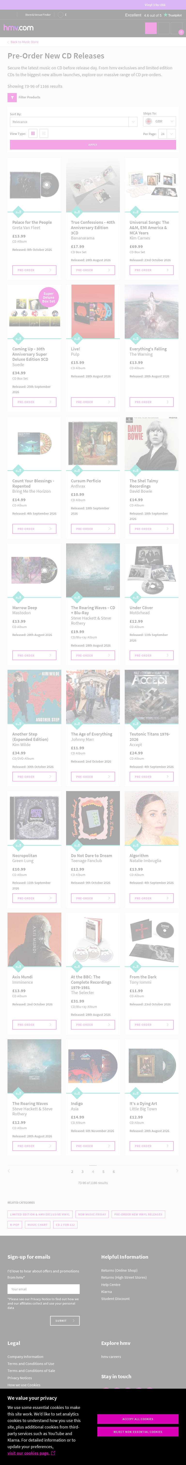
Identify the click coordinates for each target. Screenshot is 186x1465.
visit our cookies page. (29, 1453)
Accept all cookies (138, 1419)
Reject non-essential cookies (138, 1432)
